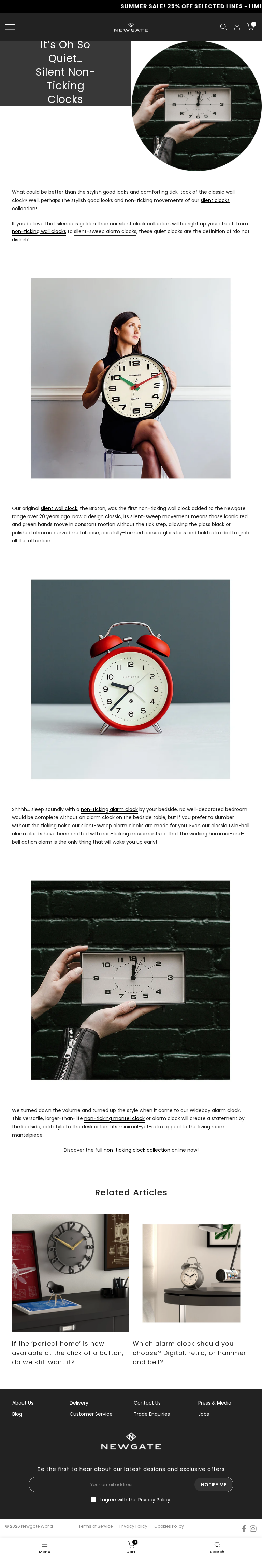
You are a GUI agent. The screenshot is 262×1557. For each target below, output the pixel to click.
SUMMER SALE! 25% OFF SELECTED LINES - (148, 6)
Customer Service (91, 1414)
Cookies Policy (169, 1526)
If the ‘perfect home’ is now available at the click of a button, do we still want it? (68, 1352)
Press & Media (214, 1402)
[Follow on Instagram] (253, 1529)
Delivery (79, 1402)
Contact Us (147, 1402)
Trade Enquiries (152, 1414)
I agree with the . (135, 1499)
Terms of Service (95, 1526)
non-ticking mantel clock (114, 1118)
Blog (17, 1414)
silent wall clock (59, 508)
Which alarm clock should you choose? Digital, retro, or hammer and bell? (189, 1352)
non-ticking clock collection (137, 1149)
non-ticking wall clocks (39, 231)
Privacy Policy (154, 1499)
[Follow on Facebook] (244, 1529)
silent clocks (215, 200)
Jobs (203, 1414)
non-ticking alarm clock (109, 809)
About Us (22, 1402)
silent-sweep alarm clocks (105, 231)
